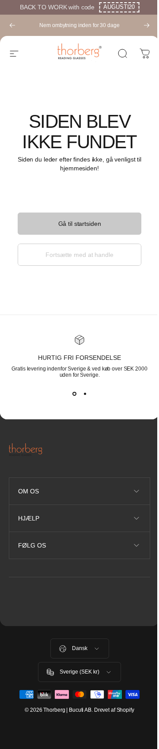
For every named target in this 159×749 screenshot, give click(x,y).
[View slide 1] (74, 394)
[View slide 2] (85, 394)
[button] (119, 7)
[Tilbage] (12, 25)
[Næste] (146, 25)
